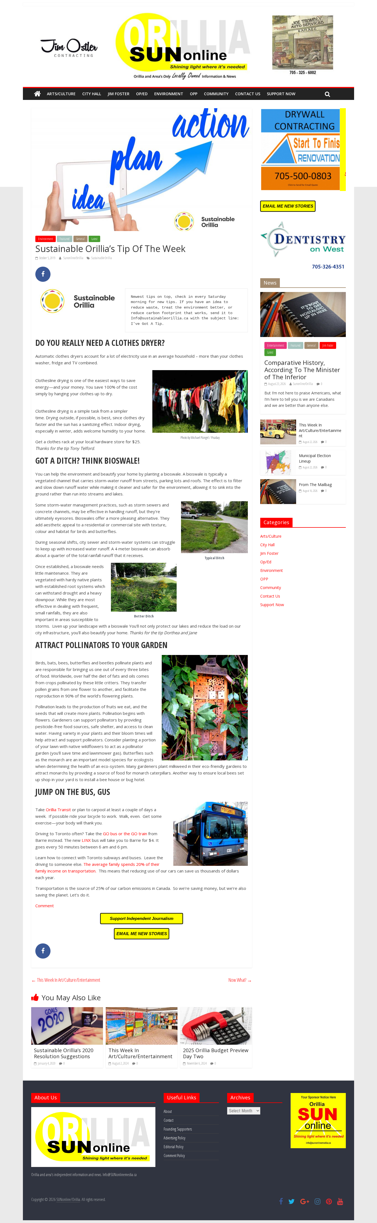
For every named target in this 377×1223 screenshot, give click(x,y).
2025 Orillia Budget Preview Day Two (215, 1053)
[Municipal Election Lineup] (278, 453)
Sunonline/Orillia (73, 258)
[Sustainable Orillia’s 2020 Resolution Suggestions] (67, 1010)
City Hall (91, 93)
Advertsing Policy (174, 1137)
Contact (168, 1120)
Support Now (281, 93)
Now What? (240, 980)
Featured (65, 239)
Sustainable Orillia (101, 258)
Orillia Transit (58, 809)
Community (216, 93)
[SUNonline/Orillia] (37, 94)
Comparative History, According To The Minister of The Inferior (302, 369)
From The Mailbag (315, 484)
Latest (94, 239)
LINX (87, 840)
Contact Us (247, 93)
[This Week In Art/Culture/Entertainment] (141, 1010)
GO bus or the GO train (125, 833)
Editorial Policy (173, 1146)
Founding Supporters (178, 1129)
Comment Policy (174, 1155)
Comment (44, 905)
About (168, 1111)
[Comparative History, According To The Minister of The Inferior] (303, 295)
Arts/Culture (61, 93)
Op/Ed (142, 93)
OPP (193, 93)
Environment (168, 93)
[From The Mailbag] (278, 482)
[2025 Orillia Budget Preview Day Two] (216, 1010)
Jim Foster (118, 93)
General (80, 239)
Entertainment (275, 345)
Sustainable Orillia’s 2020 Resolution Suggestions (63, 1053)
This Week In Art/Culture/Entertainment (65, 980)
